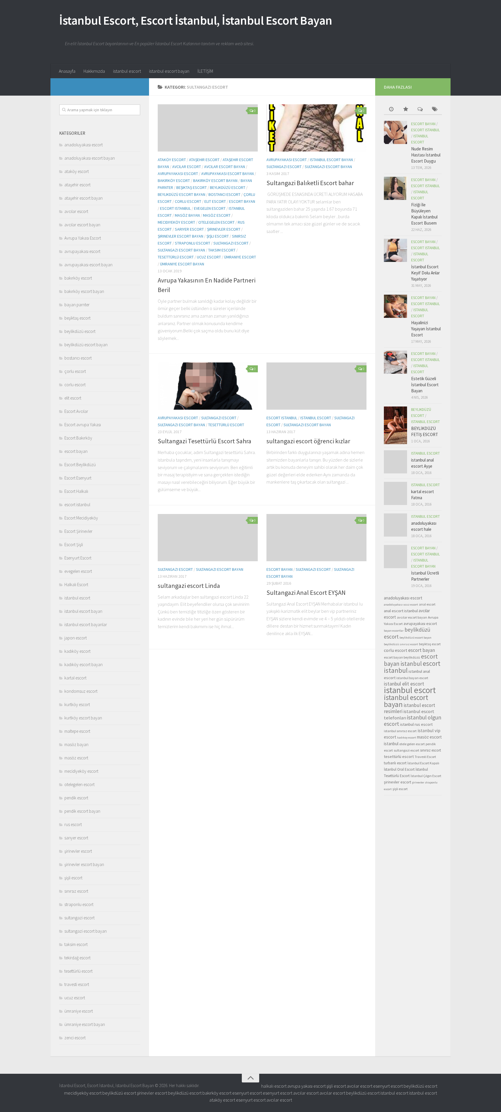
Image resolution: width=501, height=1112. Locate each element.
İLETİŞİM (205, 71)
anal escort (427, 604)
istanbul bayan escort (412, 678)
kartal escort (75, 678)
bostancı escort (224, 194)
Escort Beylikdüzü (80, 464)
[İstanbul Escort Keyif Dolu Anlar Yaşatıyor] (395, 250)
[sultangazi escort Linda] (208, 537)
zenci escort (75, 1037)
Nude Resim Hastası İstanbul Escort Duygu (425, 155)
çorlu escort (75, 371)
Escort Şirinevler (78, 531)
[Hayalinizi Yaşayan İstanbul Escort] (395, 306)
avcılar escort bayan (224, 166)
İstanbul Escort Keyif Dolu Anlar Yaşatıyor (425, 273)
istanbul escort (127, 71)
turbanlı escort (395, 763)
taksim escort (221, 250)
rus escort (73, 824)
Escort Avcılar (76, 411)
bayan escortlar (394, 630)
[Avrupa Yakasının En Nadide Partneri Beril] (208, 128)
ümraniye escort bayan (182, 264)
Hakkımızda (94, 71)
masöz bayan (187, 215)
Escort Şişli (73, 544)
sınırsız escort (76, 891)
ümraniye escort (240, 257)
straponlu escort (192, 243)
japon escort (75, 638)
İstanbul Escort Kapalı (423, 763)
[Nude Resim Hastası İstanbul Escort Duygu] (395, 132)
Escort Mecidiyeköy (81, 518)
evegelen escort (210, 208)
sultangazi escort (230, 243)
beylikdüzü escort (227, 187)
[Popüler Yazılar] (405, 109)
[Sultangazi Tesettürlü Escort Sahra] (208, 386)
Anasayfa (67, 71)
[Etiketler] (434, 109)
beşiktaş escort (191, 187)
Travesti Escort (425, 756)
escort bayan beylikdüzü (402, 657)
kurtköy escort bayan (83, 718)
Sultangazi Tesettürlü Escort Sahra (204, 441)
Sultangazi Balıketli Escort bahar (310, 183)
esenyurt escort (388, 1086)
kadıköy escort (77, 651)
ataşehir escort (204, 159)
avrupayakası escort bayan (227, 173)
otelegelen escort (216, 222)
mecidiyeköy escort (176, 222)
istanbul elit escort (404, 684)
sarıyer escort (189, 229)
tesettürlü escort (176, 257)
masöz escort (216, 215)
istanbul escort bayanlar (85, 624)
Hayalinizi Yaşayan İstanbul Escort (426, 329)
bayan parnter (77, 304)
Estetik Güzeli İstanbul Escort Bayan (425, 384)
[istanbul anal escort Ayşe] (395, 461)
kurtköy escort (77, 704)
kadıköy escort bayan (83, 664)
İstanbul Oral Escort (399, 769)
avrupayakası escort (178, 173)
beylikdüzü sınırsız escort (401, 644)
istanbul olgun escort (412, 720)
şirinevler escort (223, 229)
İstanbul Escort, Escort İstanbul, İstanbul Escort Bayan (195, 20)
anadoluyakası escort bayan (89, 158)
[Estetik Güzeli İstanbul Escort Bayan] (395, 362)
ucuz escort (209, 257)
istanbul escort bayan (169, 71)
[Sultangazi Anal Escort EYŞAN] (316, 537)
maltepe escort (77, 731)
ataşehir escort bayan (83, 198)
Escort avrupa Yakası (82, 424)
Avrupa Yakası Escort (82, 238)
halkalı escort (273, 1086)
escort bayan (242, 201)
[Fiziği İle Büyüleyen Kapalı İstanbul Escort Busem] (395, 188)
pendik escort (76, 798)
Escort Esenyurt (77, 478)
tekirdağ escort (77, 957)
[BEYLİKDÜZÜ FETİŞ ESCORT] (395, 425)
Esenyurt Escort (77, 558)
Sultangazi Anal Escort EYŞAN (306, 592)
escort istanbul (175, 208)
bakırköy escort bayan (215, 180)
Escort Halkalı (76, 491)
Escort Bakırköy (78, 438)
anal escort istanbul (401, 610)
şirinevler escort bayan (180, 236)
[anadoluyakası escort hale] (395, 525)
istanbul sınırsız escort (400, 731)
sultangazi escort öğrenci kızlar (308, 441)
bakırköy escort (174, 180)
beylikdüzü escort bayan (181, 194)
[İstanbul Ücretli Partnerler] (395, 556)
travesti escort (76, 984)
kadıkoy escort (406, 737)
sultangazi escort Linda (189, 585)
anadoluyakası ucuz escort (401, 604)
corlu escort (188, 201)
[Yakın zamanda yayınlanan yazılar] (391, 109)
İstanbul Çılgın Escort (426, 776)
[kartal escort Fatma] (395, 493)
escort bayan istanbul (411, 660)
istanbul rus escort (416, 724)
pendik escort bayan (82, 811)
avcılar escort (186, 166)
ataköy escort (172, 159)
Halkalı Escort (76, 584)
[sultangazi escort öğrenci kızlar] (316, 386)
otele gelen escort (412, 744)
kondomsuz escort (80, 691)
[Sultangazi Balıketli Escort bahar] (316, 128)
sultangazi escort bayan (181, 250)
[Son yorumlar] (420, 109)
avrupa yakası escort (306, 1086)
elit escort (215, 201)
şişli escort (217, 236)
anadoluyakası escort (83, 144)
